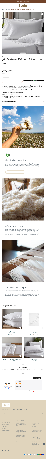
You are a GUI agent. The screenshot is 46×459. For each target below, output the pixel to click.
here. (19, 441)
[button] (44, 444)
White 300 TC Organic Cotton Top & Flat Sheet (12, 359)
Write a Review (37, 378)
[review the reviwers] (40, 381)
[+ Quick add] (20, 328)
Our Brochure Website (6, 430)
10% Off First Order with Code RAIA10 (23, 1)
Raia (2, 56)
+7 (36, 334)
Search (3, 420)
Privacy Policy (4, 426)
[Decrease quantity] (3, 76)
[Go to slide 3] (29, 390)
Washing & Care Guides (6, 422)
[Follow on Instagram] (5, 450)
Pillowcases (8, 9)
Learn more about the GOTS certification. (15, 172)
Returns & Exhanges (5, 424)
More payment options (34, 81)
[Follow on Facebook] (2, 450)
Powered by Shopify (9, 454)
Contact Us (4, 428)
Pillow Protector (34, 359)
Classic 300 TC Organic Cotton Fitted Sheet (34, 331)
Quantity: (3, 73)
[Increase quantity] (8, 76)
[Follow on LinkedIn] (8, 450)
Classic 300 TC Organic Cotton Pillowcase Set (12, 331)
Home (3, 9)
